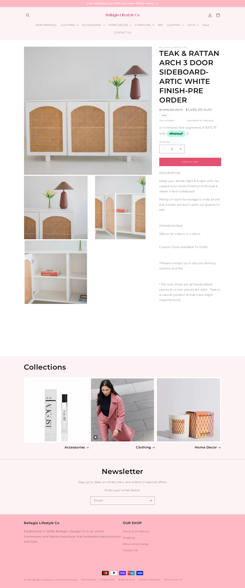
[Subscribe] (151, 500)
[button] (28, 15)
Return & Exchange (136, 544)
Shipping (180, 120)
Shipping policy (126, 579)
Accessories (75, 447)
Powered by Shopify (67, 579)
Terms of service (173, 579)
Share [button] (167, 311)
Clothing (143, 447)
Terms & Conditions (136, 531)
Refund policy (88, 579)
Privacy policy (107, 579)
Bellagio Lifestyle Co (44, 579)
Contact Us (130, 550)
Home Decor (206, 447)
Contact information (150, 579)
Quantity (164, 141)
